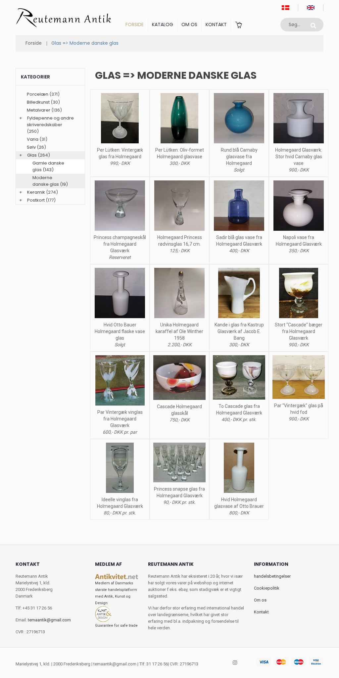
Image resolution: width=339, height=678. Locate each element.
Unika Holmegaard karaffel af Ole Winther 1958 (179, 331)
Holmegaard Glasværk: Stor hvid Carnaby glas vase (298, 156)
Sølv (31, 147)
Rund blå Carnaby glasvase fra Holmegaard (239, 156)
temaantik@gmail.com (49, 619)
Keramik (36, 192)
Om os (189, 24)
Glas (32, 155)
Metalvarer (38, 110)
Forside (134, 24)
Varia (32, 139)
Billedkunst (38, 102)
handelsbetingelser (272, 576)
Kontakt (216, 24)
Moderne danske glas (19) (50, 180)
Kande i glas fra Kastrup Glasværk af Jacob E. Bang (239, 331)
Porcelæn (37, 94)
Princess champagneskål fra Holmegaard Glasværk (120, 244)
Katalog (162, 24)
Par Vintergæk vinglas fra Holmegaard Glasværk (120, 419)
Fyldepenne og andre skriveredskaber (50, 121)
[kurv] (238, 24)
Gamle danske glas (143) (48, 166)
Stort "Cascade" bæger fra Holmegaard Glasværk (298, 331)
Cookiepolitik (266, 588)
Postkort (36, 200)
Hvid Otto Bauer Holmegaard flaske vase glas (120, 331)
